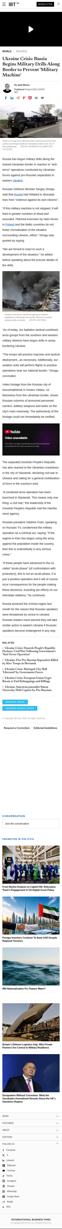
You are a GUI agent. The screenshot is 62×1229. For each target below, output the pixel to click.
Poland (9, 224)
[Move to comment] (42, 98)
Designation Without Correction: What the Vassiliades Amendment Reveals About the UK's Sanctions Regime (29, 1098)
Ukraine (18, 180)
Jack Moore (23, 84)
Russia (18, 194)
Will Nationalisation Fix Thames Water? (24, 988)
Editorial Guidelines (45, 728)
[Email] (36, 98)
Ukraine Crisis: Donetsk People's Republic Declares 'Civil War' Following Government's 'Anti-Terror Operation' (29, 651)
